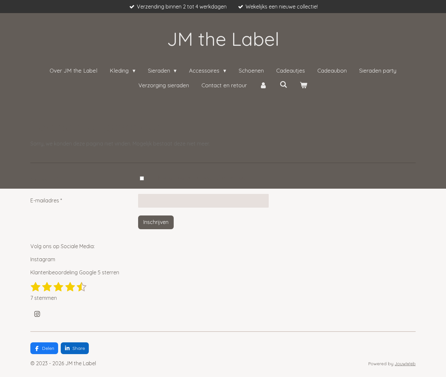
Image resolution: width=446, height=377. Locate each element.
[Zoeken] (283, 84)
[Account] (263, 85)
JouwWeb (405, 363)
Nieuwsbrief (44, 179)
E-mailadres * (46, 200)
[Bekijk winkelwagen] (303, 85)
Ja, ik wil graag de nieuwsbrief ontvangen (198, 177)
